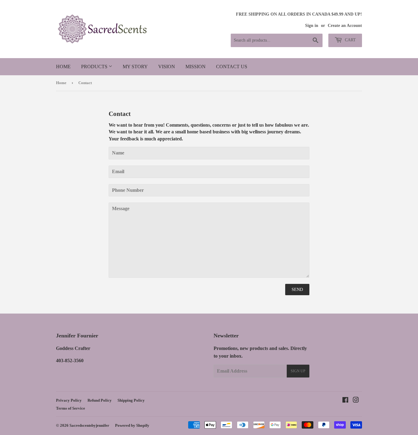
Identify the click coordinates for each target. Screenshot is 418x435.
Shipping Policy (131, 400)
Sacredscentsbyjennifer (89, 425)
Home (63, 66)
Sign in (311, 25)
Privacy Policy (69, 400)
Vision (166, 66)
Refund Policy (100, 400)
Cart (350, 40)
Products (95, 66)
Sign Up (298, 371)
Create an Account (345, 25)
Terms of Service (70, 408)
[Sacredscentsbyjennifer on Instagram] (356, 400)
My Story (135, 66)
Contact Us (231, 66)
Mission (195, 66)
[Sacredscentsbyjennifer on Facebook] (345, 400)
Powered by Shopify (132, 425)
